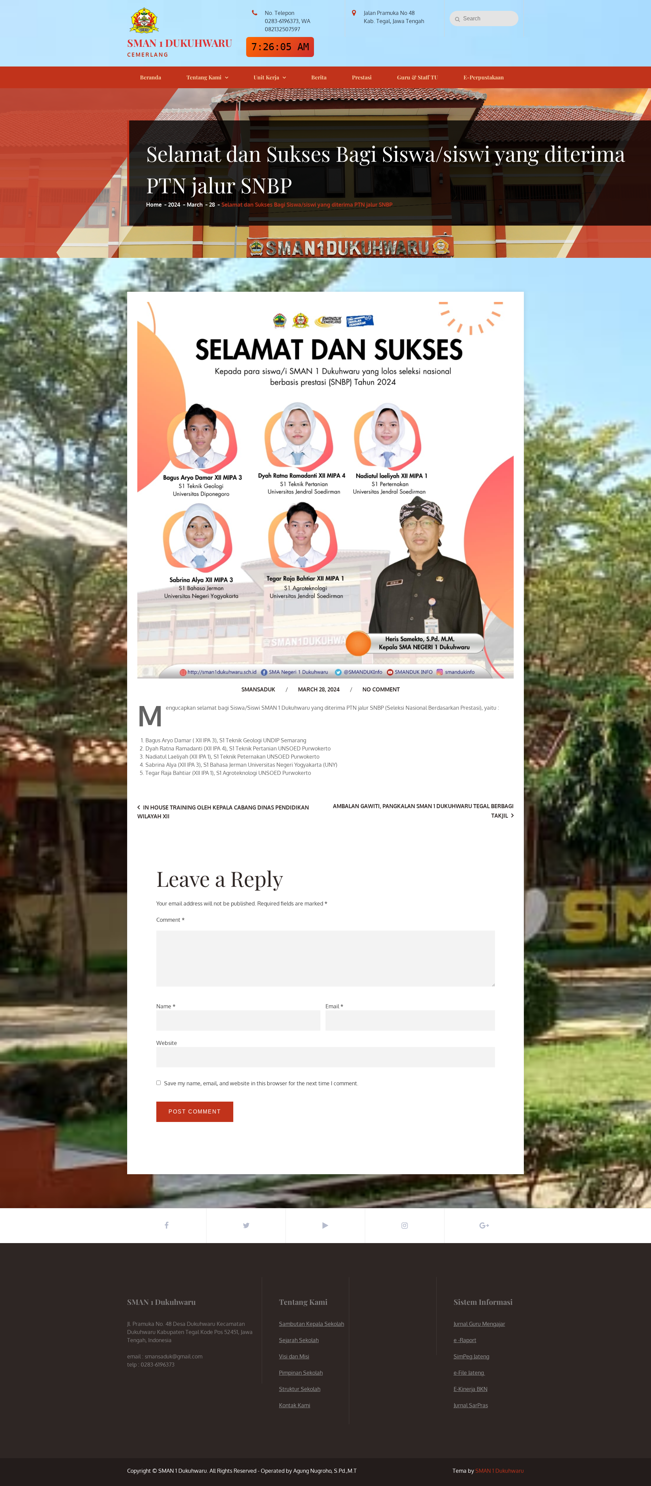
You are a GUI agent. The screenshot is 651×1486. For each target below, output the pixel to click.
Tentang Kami (203, 77)
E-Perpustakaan (483, 77)
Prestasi (362, 77)
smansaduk (258, 689)
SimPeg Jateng (471, 1356)
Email (334, 1006)
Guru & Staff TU (417, 77)
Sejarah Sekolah (299, 1340)
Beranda (150, 77)
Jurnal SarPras (471, 1405)
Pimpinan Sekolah (301, 1372)
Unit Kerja (266, 77)
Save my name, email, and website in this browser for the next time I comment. (261, 1083)
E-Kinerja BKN (471, 1389)
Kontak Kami (294, 1405)
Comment (170, 919)
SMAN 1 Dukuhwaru (179, 43)
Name (166, 1006)
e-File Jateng (469, 1372)
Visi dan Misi (294, 1356)
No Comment (381, 689)
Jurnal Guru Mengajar (479, 1323)
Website (166, 1043)
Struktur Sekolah (299, 1389)
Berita (319, 77)
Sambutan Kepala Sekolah (311, 1323)
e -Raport (465, 1340)
